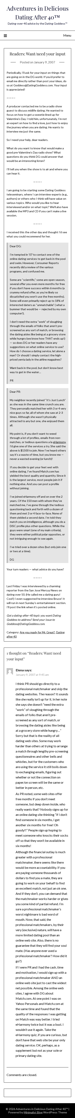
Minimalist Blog (33, 1112)
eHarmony (59, 442)
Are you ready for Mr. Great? (37, 632)
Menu (67, 35)
